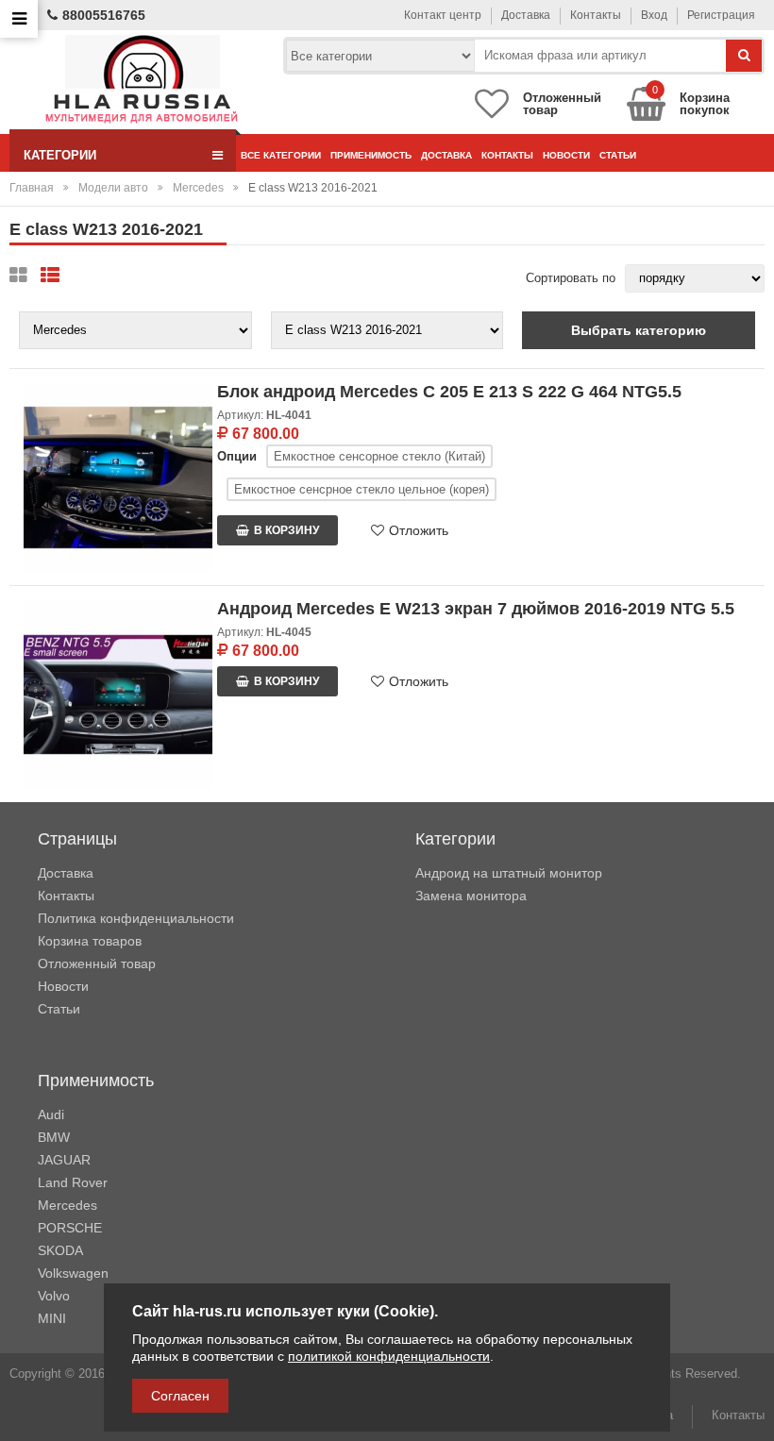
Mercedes (198, 187)
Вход (654, 15)
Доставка (525, 15)
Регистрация (721, 15)
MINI (52, 1318)
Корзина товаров (90, 940)
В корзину (286, 530)
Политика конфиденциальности (136, 918)
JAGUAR (64, 1159)
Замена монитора (471, 895)
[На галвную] (141, 80)
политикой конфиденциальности (389, 1356)
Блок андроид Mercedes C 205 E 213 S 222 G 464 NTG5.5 (449, 391)
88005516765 (103, 15)
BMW (54, 1137)
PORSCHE (70, 1227)
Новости (566, 155)
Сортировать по (570, 278)
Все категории (281, 155)
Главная (31, 187)
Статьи (617, 155)
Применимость (371, 155)
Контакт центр (442, 15)
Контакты (595, 15)
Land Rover (73, 1182)
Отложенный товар (97, 963)
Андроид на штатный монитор (508, 873)
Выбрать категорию (638, 330)
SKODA (60, 1250)
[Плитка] (18, 275)
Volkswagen (73, 1273)
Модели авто (113, 187)
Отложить (418, 530)
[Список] (50, 275)
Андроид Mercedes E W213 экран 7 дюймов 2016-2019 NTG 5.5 (475, 608)
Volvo (54, 1295)
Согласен (180, 1395)
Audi (51, 1114)
